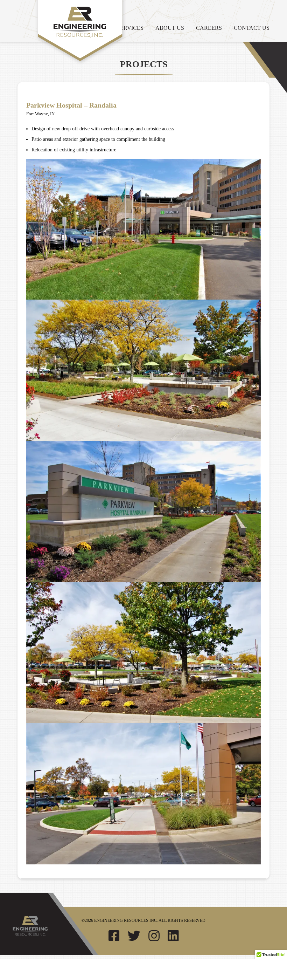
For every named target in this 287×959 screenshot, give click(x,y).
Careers (209, 28)
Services (130, 28)
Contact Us (252, 28)
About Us (169, 28)
